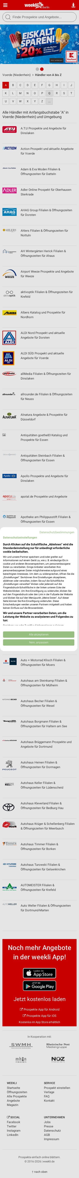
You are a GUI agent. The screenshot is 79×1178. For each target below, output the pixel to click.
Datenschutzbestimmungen (57, 532)
